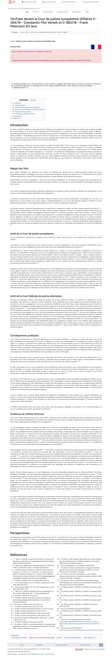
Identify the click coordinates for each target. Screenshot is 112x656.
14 (98, 318)
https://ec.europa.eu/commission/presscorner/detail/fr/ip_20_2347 (81, 630)
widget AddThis (29, 51)
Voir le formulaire (47, 12)
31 (29, 526)
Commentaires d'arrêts (19, 637)
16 (23, 345)
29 (23, 478)
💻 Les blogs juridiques (49, 2)
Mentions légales (12, 654)
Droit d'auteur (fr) (89, 637)
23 (91, 441)
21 (98, 433)
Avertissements (49, 654)
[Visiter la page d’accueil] (12, 2)
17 (79, 361)
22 (40, 439)
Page (26, 12)
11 (69, 276)
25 (93, 451)
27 (85, 462)
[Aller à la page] (86, 8)
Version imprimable (85, 645)
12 (26, 307)
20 (86, 398)
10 (37, 262)
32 (30, 539)
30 (79, 482)
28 (97, 473)
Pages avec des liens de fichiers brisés (42, 637)
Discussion (36, 12)
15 (62, 324)
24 (44, 449)
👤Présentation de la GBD (29, 2)
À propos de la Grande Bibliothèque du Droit (31, 654)
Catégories (14, 635)
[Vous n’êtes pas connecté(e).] (96, 9)
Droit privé (24, 32)
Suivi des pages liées (61, 645)
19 (11, 385)
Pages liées (39, 645)
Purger (87, 12)
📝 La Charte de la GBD (68, 2)
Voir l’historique (76, 12)
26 (18, 455)
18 (65, 373)
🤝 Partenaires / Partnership (90, 2)
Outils (21, 645)
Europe (59, 637)
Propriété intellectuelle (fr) (72, 637)
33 (50, 543)
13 (78, 312)
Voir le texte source (62, 12)
